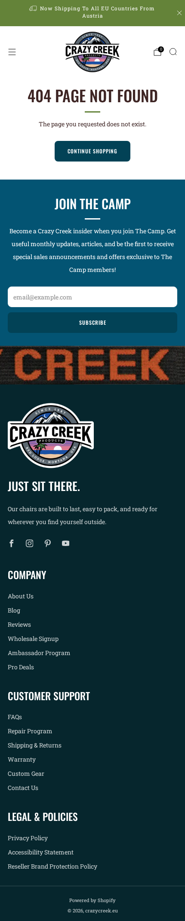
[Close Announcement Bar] (179, 13)
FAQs (15, 717)
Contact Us (23, 788)
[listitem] (93, 13)
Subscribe (92, 322)
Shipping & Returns (35, 745)
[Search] (173, 51)
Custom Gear (26, 773)
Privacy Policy (28, 838)
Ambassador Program (39, 653)
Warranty (22, 759)
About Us (21, 596)
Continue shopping (92, 151)
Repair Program (30, 731)
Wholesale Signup (33, 638)
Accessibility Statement (41, 852)
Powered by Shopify (92, 900)
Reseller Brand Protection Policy (52, 866)
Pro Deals (21, 667)
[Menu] (12, 52)
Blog (14, 610)
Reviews (19, 624)
